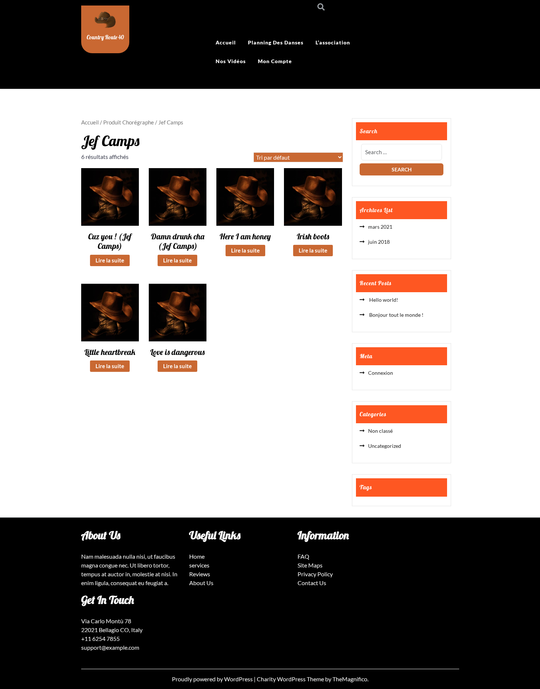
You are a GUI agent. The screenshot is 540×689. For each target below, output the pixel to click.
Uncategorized (384, 446)
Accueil (226, 42)
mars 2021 (380, 227)
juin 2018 (379, 242)
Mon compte (275, 61)
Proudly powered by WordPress (213, 678)
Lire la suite (110, 260)
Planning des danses (275, 42)
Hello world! (383, 300)
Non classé (380, 431)
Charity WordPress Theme (291, 678)
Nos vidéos (231, 61)
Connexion (380, 373)
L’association (333, 42)
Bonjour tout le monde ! (396, 315)
